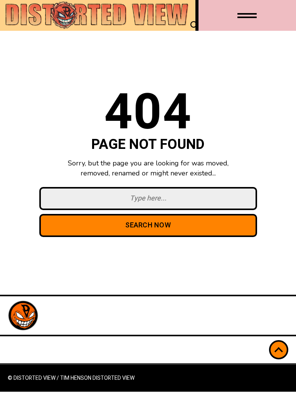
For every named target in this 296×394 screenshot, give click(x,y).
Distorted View (113, 378)
